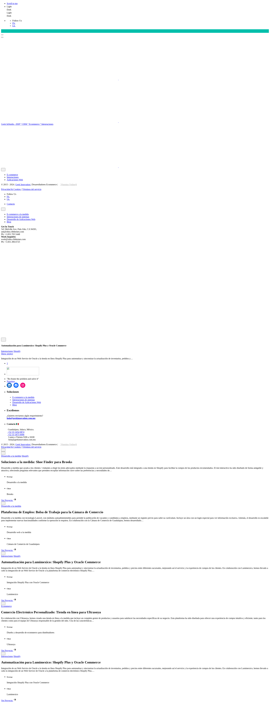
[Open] (3, 339)
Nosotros (11, 381)
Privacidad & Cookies (11, 189)
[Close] (3, 169)
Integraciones (7, 351)
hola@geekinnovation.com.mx (21, 418)
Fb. (13, 23)
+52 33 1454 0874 (15, 432)
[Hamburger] (2, 34)
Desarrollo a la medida (11, 456)
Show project (7, 354)
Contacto (11, 204)
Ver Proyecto (7, 500)
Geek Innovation (23, 184)
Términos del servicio (31, 189)
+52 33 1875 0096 (15, 434)
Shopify (17, 351)
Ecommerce (6, 606)
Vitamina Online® (68, 184)
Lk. (13, 25)
